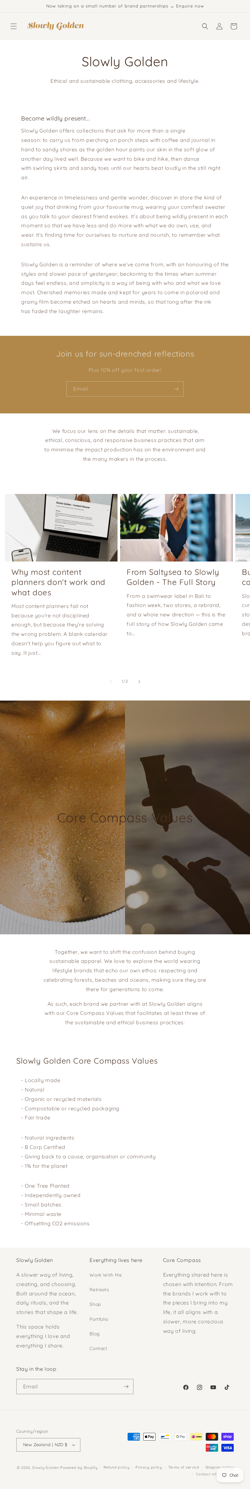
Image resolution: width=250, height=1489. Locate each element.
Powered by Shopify (79, 1467)
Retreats (99, 1290)
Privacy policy (148, 1467)
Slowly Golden (45, 1467)
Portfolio (99, 1319)
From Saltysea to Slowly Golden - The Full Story (173, 577)
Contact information (215, 1474)
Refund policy (116, 1467)
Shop (95, 1304)
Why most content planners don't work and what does (58, 582)
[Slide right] (139, 682)
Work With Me (106, 1275)
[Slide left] (111, 682)
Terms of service (183, 1467)
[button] (14, 26)
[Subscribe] (176, 389)
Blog (95, 1334)
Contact (98, 1348)
